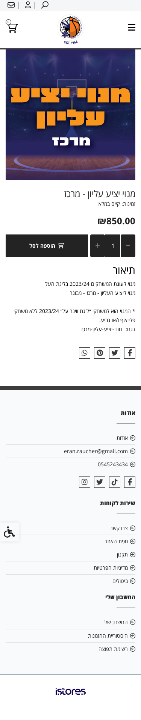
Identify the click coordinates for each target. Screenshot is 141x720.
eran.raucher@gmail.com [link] (96, 451)
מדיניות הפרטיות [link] (111, 567)
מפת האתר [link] (116, 541)
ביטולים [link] (120, 580)
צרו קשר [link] (119, 528)
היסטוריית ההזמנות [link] (108, 635)
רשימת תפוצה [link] (113, 648)
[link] (44, 6)
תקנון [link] (122, 554)
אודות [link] (122, 437)
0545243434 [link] (113, 464)
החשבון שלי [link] (115, 622)
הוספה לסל (42, 245)
